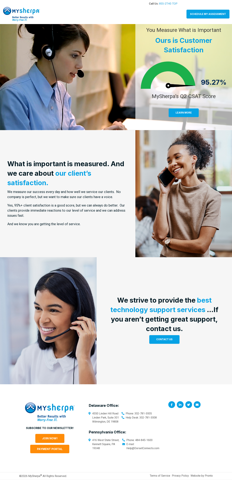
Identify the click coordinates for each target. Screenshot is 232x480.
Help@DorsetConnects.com (142, 448)
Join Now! (50, 438)
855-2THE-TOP (168, 3)
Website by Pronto (202, 475)
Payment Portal (50, 449)
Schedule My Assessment (208, 14)
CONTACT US (164, 339)
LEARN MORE (184, 112)
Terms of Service (160, 475)
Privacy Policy (180, 475)
